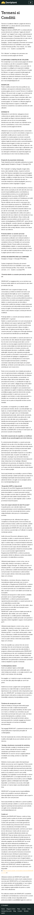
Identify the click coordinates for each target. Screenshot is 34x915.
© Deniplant (4, 905)
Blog (14, 911)
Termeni (26, 911)
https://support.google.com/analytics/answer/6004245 (18, 870)
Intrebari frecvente (6, 911)
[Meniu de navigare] (31, 2)
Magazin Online (11, 909)
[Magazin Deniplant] (9, 2)
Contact (20, 911)
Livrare (24, 909)
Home (3, 909)
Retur (29, 909)
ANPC (3, 913)
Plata (18, 909)
